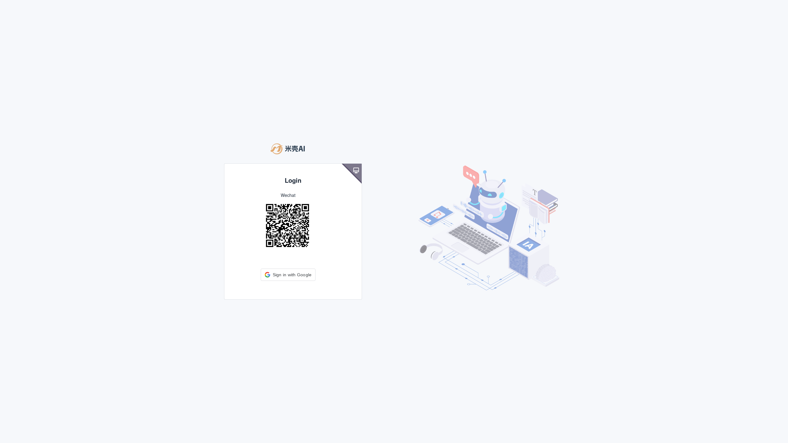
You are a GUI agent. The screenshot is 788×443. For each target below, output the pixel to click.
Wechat (288, 195)
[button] (288, 275)
